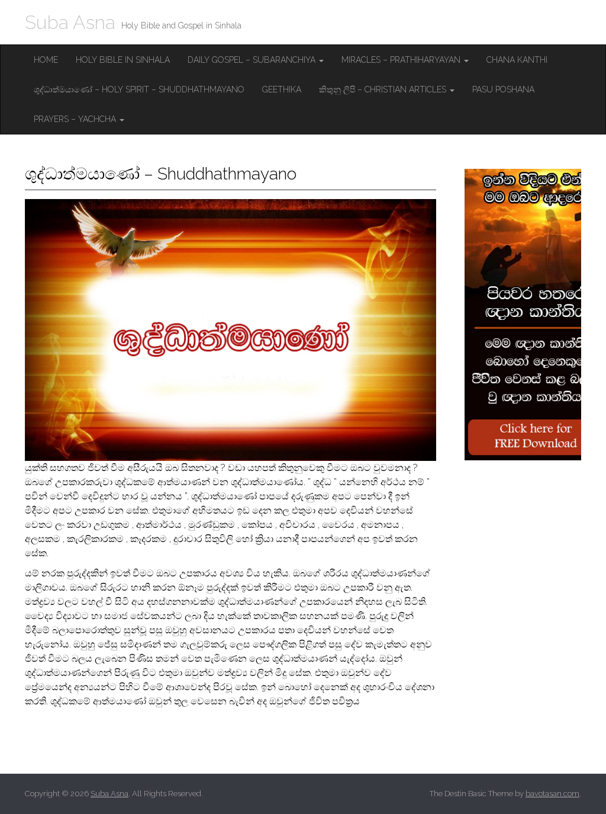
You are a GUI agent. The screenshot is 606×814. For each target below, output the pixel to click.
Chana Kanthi (516, 60)
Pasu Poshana (503, 89)
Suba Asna (70, 22)
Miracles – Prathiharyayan (402, 60)
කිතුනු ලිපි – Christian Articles (384, 89)
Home (46, 60)
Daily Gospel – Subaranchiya (253, 60)
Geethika (281, 89)
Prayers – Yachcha (76, 119)
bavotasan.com (552, 793)
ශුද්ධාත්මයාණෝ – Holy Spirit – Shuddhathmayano (139, 89)
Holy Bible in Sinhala (123, 60)
